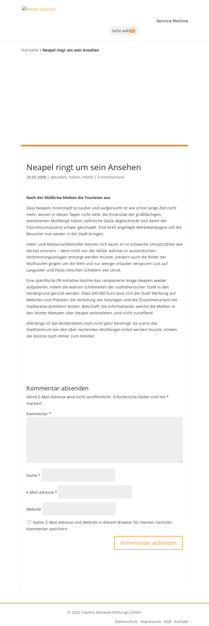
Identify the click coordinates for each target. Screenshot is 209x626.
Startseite (29, 50)
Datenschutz (126, 621)
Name (33, 475)
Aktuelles (58, 177)
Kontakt (181, 621)
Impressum (150, 621)
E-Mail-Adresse (41, 492)
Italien (74, 177)
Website (33, 509)
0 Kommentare (110, 177)
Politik (87, 177)
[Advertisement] (104, 98)
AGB (167, 621)
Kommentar (38, 413)
